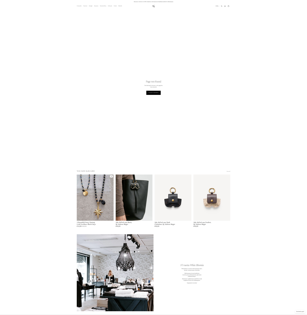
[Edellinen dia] (79, 197)
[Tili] (225, 6)
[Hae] (221, 6)
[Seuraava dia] (111, 197)
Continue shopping (153, 92)
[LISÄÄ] (111, 218)
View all (228, 171)
